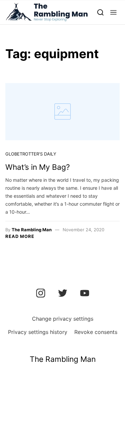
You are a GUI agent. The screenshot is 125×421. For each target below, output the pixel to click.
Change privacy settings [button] (62, 318)
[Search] (100, 12)
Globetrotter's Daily (30, 154)
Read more (19, 236)
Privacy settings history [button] (37, 332)
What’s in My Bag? (37, 167)
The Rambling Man (32, 229)
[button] (113, 12)
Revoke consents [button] (95, 332)
